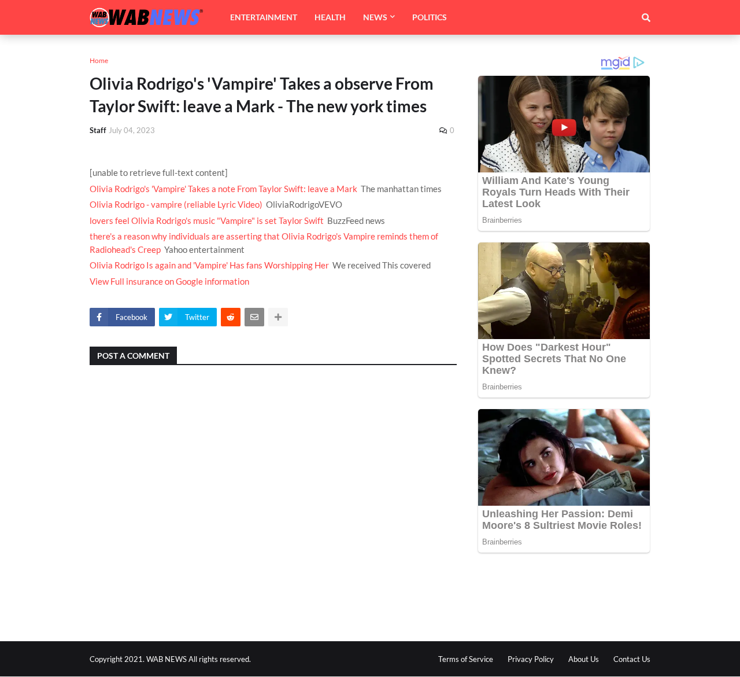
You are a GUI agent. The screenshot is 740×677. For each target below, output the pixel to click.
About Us (583, 659)
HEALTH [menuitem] (330, 17)
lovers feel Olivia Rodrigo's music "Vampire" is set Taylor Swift (207, 220)
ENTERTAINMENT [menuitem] (263, 17)
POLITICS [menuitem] (429, 17)
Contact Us (631, 659)
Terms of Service (465, 659)
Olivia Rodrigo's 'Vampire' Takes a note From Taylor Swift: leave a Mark (223, 188)
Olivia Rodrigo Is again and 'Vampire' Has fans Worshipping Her (209, 265)
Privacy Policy (531, 659)
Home (99, 60)
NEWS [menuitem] (375, 17)
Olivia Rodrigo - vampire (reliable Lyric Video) (176, 204)
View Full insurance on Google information (169, 281)
